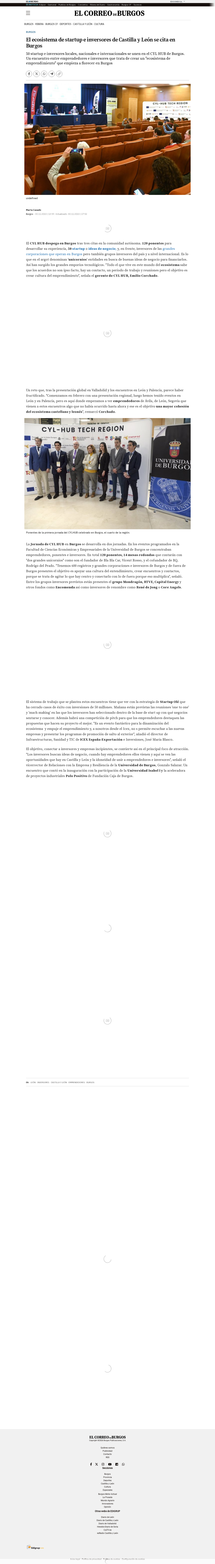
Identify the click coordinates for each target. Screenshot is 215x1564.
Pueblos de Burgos (67, 4)
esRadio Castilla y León (107, 1533)
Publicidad (107, 1451)
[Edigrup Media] (35, 1547)
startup (78, 249)
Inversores (43, 1082)
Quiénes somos (108, 1448)
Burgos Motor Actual (107, 1494)
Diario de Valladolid (107, 1523)
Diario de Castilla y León (107, 1520)
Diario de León (107, 1517)
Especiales (107, 1490)
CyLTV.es (108, 1530)
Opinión (107, 1507)
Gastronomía (113, 4)
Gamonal (52, 4)
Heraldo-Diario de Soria (107, 1527)
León (33, 1082)
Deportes (107, 1480)
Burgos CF (126, 4)
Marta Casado (33, 210)
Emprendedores (77, 1082)
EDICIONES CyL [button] (176, 2)
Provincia (107, 1477)
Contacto (107, 1454)
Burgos (28, 24)
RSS (107, 1457)
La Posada (107, 1497)
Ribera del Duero (97, 4)
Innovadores (107, 1504)
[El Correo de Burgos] (109, 13)
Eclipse (42, 4)
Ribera (39, 24)
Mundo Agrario (107, 1500)
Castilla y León (82, 24)
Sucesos (138, 4)
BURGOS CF (52, 24)
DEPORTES (65, 24)
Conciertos (83, 4)
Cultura (99, 24)
